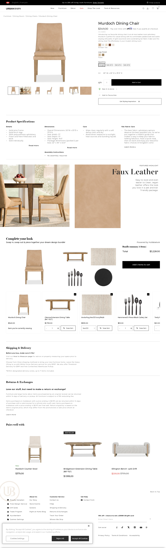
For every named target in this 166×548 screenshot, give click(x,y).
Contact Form (89, 500)
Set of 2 (110, 65)
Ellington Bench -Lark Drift (124, 469)
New (52, 8)
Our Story (33, 500)
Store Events (35, 504)
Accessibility (134, 535)
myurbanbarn (15, 515)
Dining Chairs (31, 16)
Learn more (11, 415)
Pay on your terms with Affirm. (83, 2)
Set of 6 (127, 65)
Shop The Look (94, 8)
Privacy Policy (104, 535)
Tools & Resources (112, 8)
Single (101, 65)
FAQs (52, 504)
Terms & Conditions (119, 535)
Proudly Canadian (17, 500)
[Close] (89, 526)
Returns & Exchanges (59, 512)
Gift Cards (14, 508)
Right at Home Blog (38, 512)
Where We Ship (56, 519)
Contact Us (54, 500)
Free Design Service (17, 504)
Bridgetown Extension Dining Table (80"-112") (80, 470)
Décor (73, 8)
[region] (47, 533)
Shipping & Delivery (58, 508)
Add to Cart (136, 82)
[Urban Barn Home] (13, 8)
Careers (33, 508)
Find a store (154, 3)
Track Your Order (57, 515)
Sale (82, 8)
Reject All (60, 538)
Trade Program (16, 512)
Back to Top (155, 492)
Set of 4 (118, 65)
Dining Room (18, 16)
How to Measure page (22, 356)
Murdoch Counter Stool (26, 469)
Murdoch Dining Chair (118, 23)
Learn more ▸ (130, 147)
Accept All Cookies (80, 538)
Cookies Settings (17, 519)
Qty (100, 82)
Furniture (62, 8)
